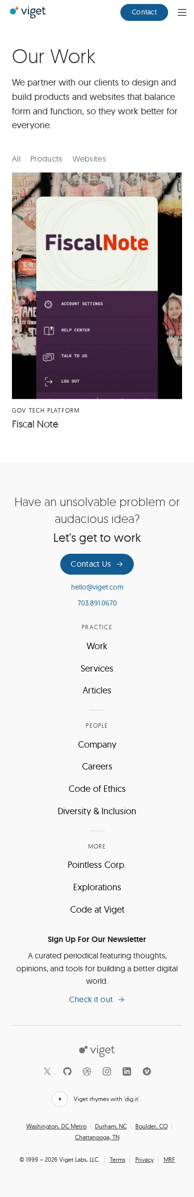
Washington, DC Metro (56, 1126)
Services (97, 668)
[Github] (67, 1071)
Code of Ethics (97, 788)
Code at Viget (97, 909)
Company (97, 744)
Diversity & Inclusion (97, 811)
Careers (97, 766)
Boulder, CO (151, 1126)
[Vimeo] (147, 1071)
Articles (97, 690)
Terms (117, 1159)
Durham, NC (111, 1126)
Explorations (97, 887)
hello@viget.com (97, 587)
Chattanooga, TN (97, 1137)
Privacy (144, 1159)
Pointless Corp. (97, 864)
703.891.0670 (97, 602)
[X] (47, 1071)
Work (97, 646)
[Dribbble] (87, 1071)
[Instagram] (107, 1071)
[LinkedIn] (127, 1071)
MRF (169, 1159)
